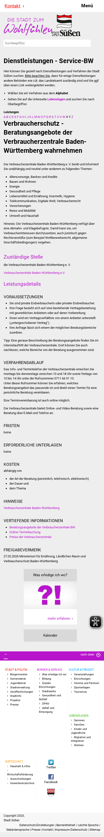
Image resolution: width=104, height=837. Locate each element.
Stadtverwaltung (20, 687)
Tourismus (80, 691)
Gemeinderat (18, 678)
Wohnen (79, 745)
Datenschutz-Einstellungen (37, 825)
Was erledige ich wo (54, 674)
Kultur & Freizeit (81, 669)
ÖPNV (45, 703)
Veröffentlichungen (21, 691)
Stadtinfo (15, 696)
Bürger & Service (49, 669)
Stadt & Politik (16, 669)
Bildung (46, 678)
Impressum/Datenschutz (71, 829)
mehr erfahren (59, 618)
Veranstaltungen (84, 674)
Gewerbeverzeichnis (22, 783)
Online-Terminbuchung (24, 532)
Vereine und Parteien (86, 683)
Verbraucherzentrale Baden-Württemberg (31, 508)
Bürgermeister (19, 674)
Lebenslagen (79, 715)
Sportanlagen (82, 687)
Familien (79, 724)
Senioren (79, 720)
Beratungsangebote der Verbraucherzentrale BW (42, 527)
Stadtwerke (49, 691)
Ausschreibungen (20, 778)
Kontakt (12, 6)
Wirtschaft (14, 761)
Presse (14, 704)
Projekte (15, 700)
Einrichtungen (82, 678)
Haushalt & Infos (20, 766)
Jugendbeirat (18, 683)
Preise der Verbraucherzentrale (30, 537)
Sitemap (94, 829)
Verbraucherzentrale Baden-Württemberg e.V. (34, 273)
